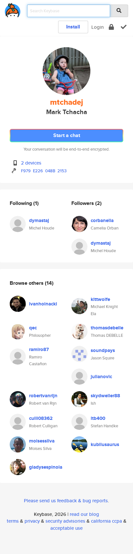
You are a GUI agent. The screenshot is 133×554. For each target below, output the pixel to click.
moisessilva (42, 440)
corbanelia (102, 220)
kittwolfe (100, 299)
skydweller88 (105, 395)
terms (13, 520)
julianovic (101, 376)
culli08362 (41, 418)
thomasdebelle (107, 327)
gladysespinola (45, 467)
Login (97, 27)
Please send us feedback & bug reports (66, 500)
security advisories (65, 520)
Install (73, 26)
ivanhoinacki (43, 303)
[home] (12, 9)
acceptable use (66, 528)
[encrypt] (111, 27)
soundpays (103, 350)
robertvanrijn (43, 395)
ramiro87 (39, 349)
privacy (32, 520)
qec (33, 327)
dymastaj (39, 220)
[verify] (124, 27)
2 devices (31, 162)
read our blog (84, 514)
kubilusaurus (105, 444)
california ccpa (106, 520)
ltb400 (98, 418)
